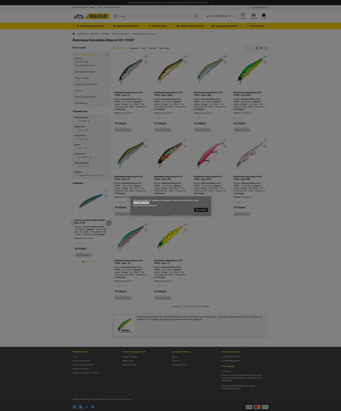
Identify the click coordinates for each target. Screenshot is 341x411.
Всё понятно (201, 210)
